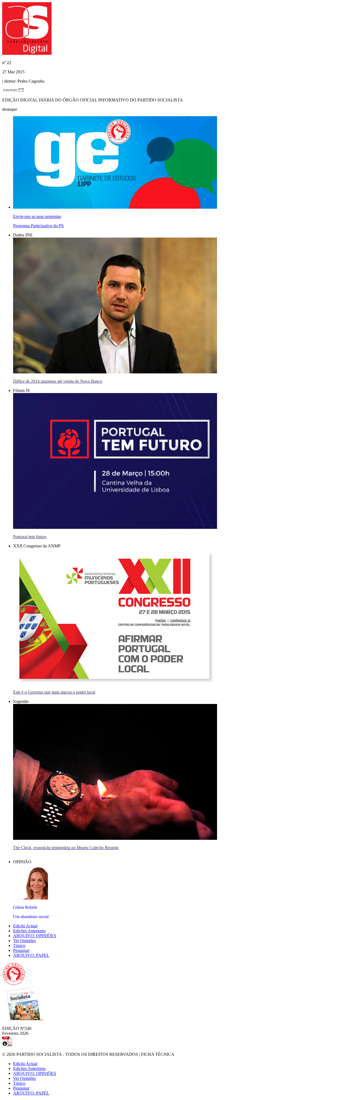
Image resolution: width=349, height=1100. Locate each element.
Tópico (19, 945)
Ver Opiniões (24, 940)
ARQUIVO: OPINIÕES (34, 935)
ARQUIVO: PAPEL (31, 955)
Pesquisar (21, 950)
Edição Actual (25, 926)
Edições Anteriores (29, 930)
